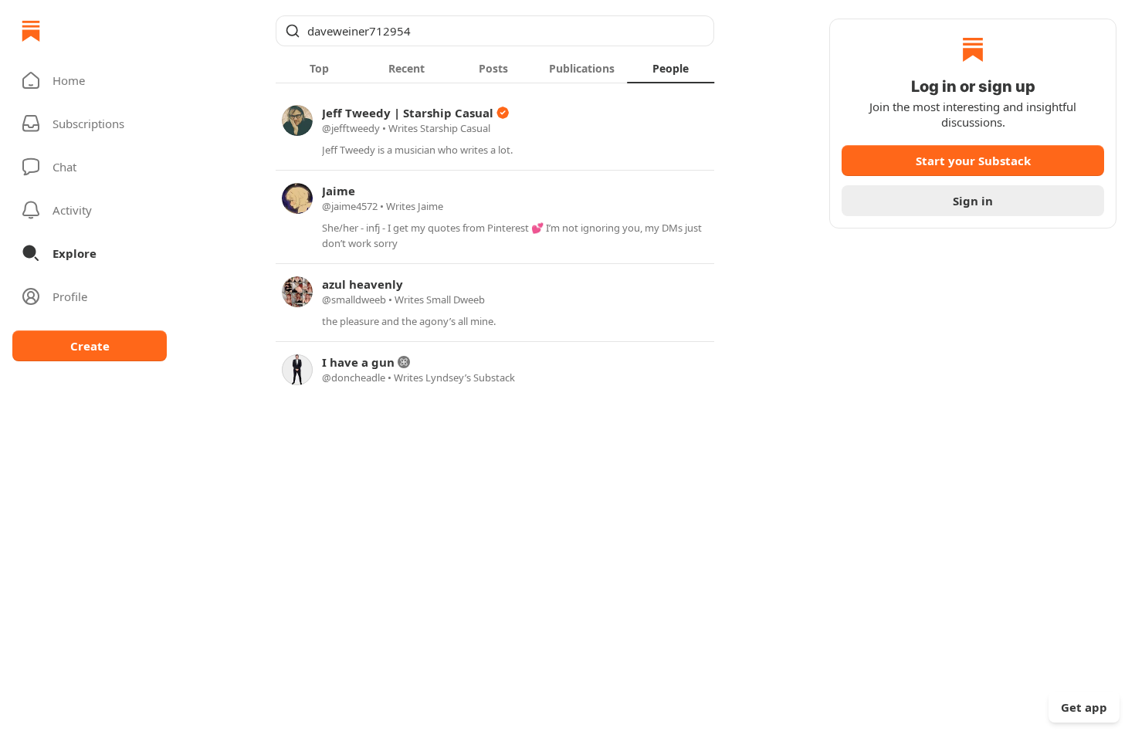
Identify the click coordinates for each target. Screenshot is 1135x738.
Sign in (973, 200)
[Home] (30, 30)
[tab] (319, 67)
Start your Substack (973, 160)
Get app (1084, 707)
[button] (89, 80)
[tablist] (495, 67)
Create (90, 346)
